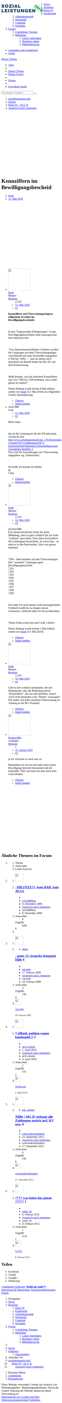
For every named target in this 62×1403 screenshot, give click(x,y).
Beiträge (12, 298)
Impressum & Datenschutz (15, 1289)
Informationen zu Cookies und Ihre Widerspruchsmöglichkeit (20, 1398)
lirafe (11, 195)
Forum (12, 80)
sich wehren (28, 1046)
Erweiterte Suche (17, 86)
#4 (16, 681)
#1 (16, 308)
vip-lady (26, 969)
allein (25, 949)
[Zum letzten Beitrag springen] (18, 1003)
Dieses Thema (9, 59)
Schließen (35, 1400)
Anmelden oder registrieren (23, 50)
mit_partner (28, 1109)
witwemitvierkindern (33, 1133)
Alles (11, 64)
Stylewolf (20, 1086)
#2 (16, 416)
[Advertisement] (31, 143)
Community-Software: (23, 1286)
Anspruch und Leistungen (36, 906)
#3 (16, 523)
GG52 (18, 1251)
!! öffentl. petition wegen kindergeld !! (32, 1035)
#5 (16, 753)
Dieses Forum (15, 74)
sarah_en (27, 1211)
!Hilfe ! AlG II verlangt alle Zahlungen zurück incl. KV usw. (34, 1120)
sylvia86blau (29, 900)
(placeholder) (22, 1354)
